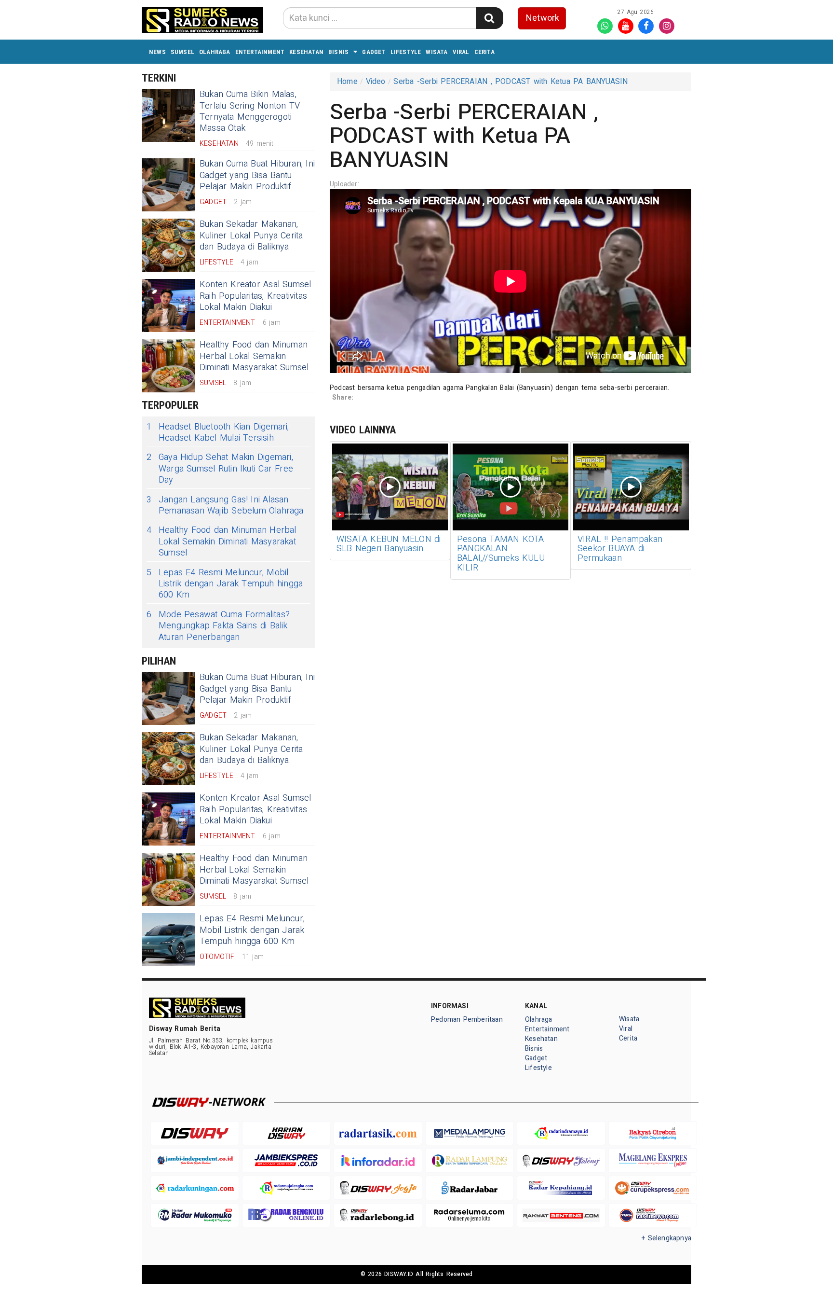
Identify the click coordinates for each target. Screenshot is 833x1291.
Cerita (484, 52)
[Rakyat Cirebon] (652, 1133)
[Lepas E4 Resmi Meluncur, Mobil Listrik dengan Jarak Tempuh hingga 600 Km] (168, 939)
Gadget (373, 52)
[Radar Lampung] (469, 1160)
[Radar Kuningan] (194, 1188)
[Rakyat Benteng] (561, 1215)
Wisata (436, 52)
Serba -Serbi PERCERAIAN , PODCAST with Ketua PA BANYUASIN (510, 81)
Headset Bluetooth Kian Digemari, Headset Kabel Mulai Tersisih (218, 432)
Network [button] (542, 18)
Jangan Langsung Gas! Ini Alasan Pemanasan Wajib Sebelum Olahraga (225, 505)
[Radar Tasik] (378, 1133)
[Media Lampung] (469, 1133)
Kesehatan (306, 52)
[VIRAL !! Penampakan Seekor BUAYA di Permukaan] (631, 487)
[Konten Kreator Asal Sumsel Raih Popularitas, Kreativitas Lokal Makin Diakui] (168, 305)
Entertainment (260, 52)
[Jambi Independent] (194, 1160)
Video (376, 81)
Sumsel (182, 52)
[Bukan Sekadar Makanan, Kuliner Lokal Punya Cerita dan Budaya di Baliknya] (168, 245)
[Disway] (194, 1133)
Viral (461, 52)
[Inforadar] (378, 1160)
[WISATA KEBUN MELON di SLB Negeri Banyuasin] (390, 487)
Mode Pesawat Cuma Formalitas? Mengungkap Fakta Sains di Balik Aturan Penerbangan (218, 626)
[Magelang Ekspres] (652, 1160)
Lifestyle (405, 52)
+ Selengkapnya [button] (666, 1238)
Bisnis (338, 52)
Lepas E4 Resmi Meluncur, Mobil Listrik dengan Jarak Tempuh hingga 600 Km (225, 584)
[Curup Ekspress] (652, 1188)
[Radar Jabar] (469, 1188)
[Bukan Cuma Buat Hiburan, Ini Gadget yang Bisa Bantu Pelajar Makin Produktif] (168, 184)
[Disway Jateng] (561, 1160)
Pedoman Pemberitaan (467, 1019)
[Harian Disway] (286, 1133)
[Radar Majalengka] (286, 1188)
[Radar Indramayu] (561, 1133)
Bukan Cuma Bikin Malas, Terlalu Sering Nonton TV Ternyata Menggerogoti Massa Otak (250, 111)
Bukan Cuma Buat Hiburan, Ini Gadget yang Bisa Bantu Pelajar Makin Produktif (257, 175)
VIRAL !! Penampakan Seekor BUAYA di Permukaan (620, 549)
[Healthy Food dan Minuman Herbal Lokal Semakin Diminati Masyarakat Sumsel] (168, 365)
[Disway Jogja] (378, 1188)
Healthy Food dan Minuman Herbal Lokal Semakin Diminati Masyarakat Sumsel (254, 356)
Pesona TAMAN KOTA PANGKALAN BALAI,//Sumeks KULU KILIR (501, 553)
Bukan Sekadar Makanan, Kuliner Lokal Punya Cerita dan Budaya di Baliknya (251, 235)
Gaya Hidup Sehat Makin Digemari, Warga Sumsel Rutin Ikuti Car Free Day (220, 469)
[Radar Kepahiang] (561, 1188)
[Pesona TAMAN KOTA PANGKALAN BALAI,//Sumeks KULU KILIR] (510, 487)
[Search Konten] (489, 18)
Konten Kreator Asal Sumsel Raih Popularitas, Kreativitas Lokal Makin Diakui (255, 296)
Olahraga (214, 52)
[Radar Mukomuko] (194, 1215)
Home (347, 81)
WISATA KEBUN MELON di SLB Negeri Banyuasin (388, 544)
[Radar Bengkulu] (286, 1215)
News (157, 52)
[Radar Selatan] (652, 1215)
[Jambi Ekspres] (286, 1160)
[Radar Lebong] (378, 1215)
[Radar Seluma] (469, 1215)
